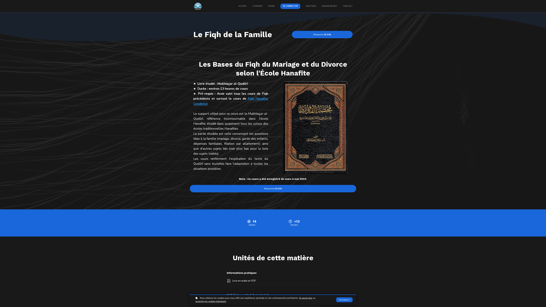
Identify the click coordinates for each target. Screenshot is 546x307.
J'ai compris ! (344, 300)
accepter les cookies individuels (211, 301)
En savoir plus (305, 298)
